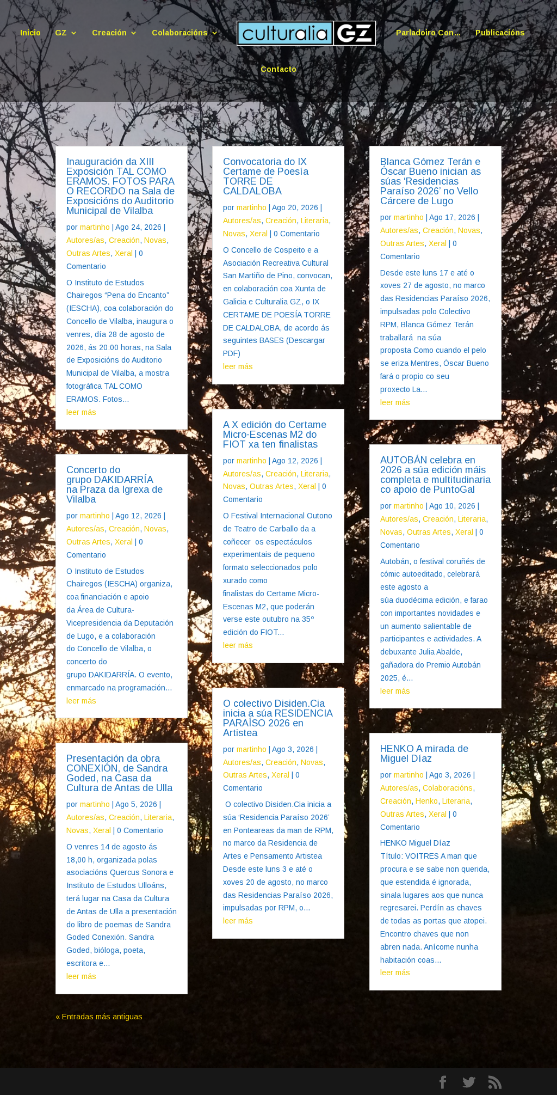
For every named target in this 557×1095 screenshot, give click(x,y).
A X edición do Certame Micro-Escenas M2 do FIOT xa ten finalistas (274, 434)
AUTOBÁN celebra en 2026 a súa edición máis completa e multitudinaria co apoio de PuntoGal (435, 475)
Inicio (30, 33)
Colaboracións (180, 33)
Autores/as (85, 240)
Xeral (124, 253)
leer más (81, 412)
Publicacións (500, 33)
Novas (155, 240)
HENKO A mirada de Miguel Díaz (424, 753)
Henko (427, 801)
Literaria (158, 817)
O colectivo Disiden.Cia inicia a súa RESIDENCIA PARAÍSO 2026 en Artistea (277, 718)
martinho (95, 227)
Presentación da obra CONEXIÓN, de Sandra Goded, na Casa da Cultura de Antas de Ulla (119, 773)
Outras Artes (88, 253)
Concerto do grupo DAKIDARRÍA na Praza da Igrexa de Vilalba (114, 484)
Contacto (278, 69)
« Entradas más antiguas (99, 1016)
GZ (61, 33)
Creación (109, 33)
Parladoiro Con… (428, 33)
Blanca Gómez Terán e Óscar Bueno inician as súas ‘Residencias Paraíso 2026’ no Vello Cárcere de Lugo (430, 181)
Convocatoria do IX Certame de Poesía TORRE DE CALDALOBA (265, 176)
